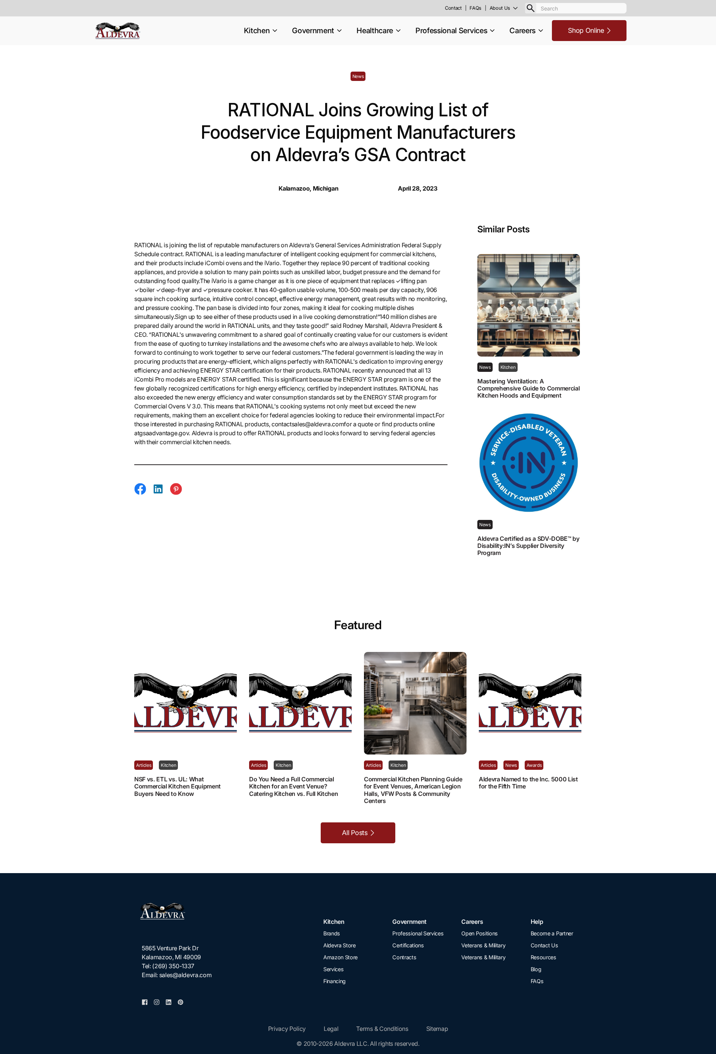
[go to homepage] (176, 911)
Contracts (404, 957)
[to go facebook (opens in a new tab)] (145, 1001)
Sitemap (437, 1028)
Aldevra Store (339, 945)
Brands (331, 933)
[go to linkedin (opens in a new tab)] (169, 1001)
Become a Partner (552, 933)
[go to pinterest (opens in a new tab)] (180, 1001)
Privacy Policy (287, 1028)
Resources (543, 957)
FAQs (537, 981)
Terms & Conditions (382, 1028)
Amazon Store (340, 957)
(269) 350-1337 (173, 966)
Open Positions (479, 933)
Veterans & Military (483, 945)
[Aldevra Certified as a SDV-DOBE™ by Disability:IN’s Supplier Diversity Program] (529, 462)
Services (333, 969)
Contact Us (544, 945)
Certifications (408, 945)
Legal (331, 1028)
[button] (507, 8)
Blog (536, 969)
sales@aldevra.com (185, 975)
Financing (334, 981)
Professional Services (417, 933)
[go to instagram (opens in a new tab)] (157, 1001)
